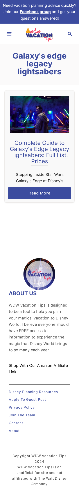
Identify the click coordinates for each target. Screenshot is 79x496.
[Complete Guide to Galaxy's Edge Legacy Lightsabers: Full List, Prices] (39, 114)
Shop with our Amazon (30, 365)
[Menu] (9, 34)
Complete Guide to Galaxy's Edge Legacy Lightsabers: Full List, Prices (39, 152)
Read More (41, 195)
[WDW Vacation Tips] (39, 33)
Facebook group (35, 11)
